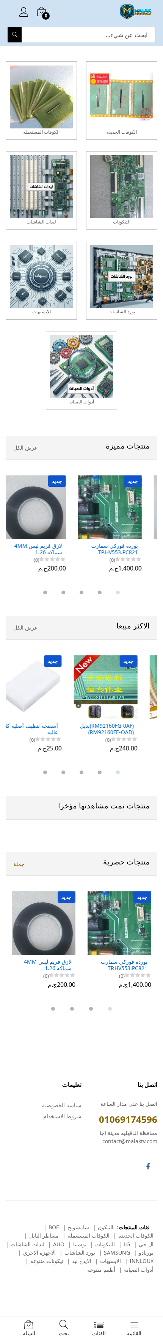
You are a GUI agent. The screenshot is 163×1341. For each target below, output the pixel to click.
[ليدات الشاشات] (41, 190)
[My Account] (23, 13)
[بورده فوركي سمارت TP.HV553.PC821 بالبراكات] (119, 507)
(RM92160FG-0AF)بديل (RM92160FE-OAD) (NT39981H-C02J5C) (120, 729)
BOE (54, 1227)
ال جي (146, 1244)
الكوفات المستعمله (88, 1235)
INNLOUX (142, 1260)
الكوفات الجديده (136, 1235)
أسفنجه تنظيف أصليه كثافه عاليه (42, 729)
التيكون (105, 1227)
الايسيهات (110, 1260)
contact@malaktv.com (129, 1141)
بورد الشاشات (79, 1252)
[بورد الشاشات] (121, 280)
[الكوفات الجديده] (121, 100)
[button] (118, 592)
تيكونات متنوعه (46, 1260)
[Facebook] (148, 1166)
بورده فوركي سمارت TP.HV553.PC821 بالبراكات (124, 549)
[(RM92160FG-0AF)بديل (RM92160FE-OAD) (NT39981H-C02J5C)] (119, 687)
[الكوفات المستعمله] (41, 100)
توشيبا (79, 1244)
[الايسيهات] (41, 280)
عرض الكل (25, 447)
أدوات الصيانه (139, 1269)
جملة (19, 863)
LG (127, 1244)
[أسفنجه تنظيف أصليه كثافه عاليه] (43, 687)
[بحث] (15, 34)
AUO (58, 1244)
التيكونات (105, 1244)
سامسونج (78, 1227)
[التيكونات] (121, 190)
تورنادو (146, 1252)
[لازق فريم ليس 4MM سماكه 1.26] (43, 507)
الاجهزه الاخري (39, 1252)
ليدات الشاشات (27, 1244)
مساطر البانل (44, 1235)
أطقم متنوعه (101, 1269)
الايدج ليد (81, 1260)
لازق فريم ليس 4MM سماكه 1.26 (48, 549)
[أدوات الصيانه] (81, 370)
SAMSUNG (117, 1252)
